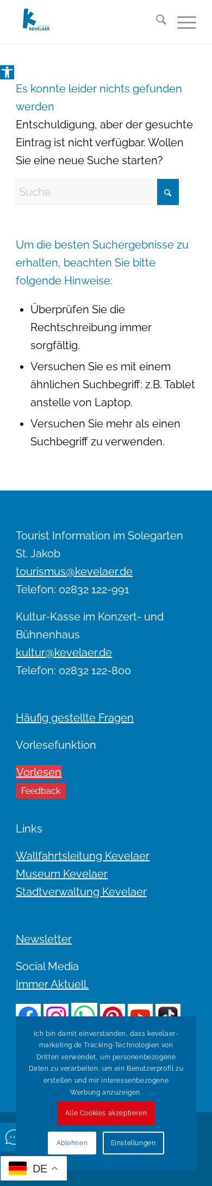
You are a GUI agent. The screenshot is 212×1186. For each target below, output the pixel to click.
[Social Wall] (14, 1137)
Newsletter (44, 939)
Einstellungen (133, 1143)
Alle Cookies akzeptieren (106, 1113)
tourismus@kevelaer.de (74, 571)
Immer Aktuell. (52, 984)
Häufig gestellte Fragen (75, 717)
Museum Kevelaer (62, 873)
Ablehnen (72, 1143)
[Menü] (181, 22)
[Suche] (155, 22)
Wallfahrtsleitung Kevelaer (82, 855)
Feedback (40, 791)
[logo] (88, 22)
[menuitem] (155, 22)
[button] (7, 72)
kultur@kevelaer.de (64, 652)
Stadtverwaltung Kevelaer (81, 891)
